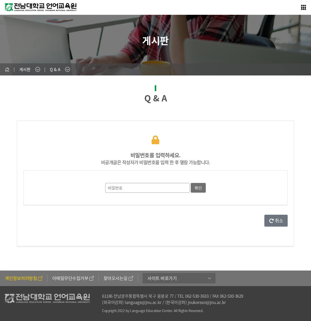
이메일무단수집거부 (70, 278)
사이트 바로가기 (162, 278)
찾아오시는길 (116, 278)
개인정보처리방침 (21, 278)
